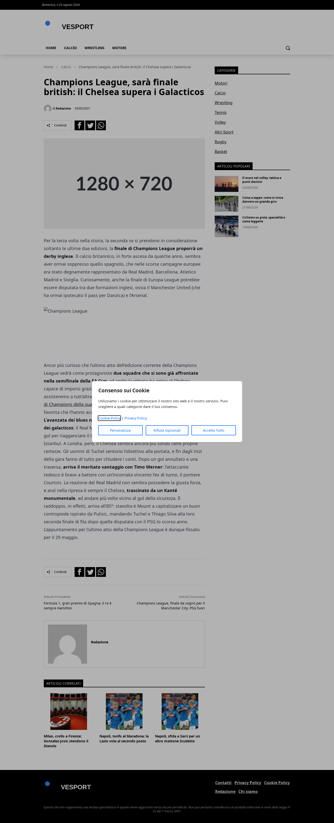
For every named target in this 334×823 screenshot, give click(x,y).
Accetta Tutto (213, 430)
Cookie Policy (109, 418)
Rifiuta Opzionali (167, 430)
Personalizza (120, 430)
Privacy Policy (135, 418)
